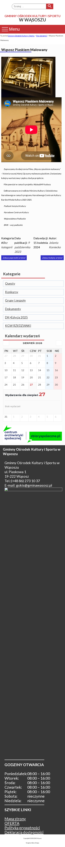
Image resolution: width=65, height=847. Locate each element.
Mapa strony (15, 818)
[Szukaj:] (29, 6)
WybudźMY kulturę (42, 184)
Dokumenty (13, 309)
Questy (10, 283)
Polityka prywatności (22, 827)
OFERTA (12, 823)
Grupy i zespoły (15, 300)
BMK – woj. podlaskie (13, 225)
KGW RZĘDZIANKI (18, 325)
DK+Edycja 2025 (16, 317)
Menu (14, 29)
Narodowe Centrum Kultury (16, 212)
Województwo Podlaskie (15, 218)
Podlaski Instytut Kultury (15, 206)
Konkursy (11, 292)
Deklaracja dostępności (24, 832)
